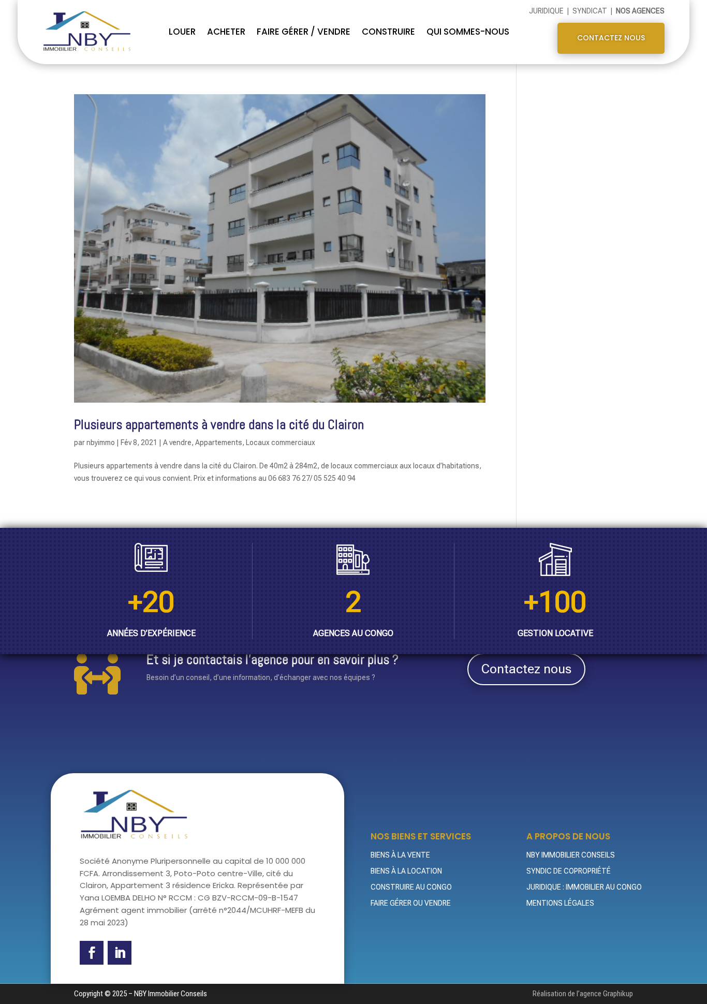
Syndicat (590, 11)
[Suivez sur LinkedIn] (119, 953)
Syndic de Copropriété (568, 871)
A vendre (177, 442)
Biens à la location (406, 871)
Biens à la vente (400, 855)
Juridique (547, 11)
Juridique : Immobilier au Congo (584, 887)
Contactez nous (611, 38)
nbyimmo (100, 442)
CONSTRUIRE (388, 31)
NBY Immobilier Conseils (570, 855)
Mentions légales (560, 903)
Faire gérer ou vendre (411, 903)
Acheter (226, 31)
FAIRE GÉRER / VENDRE (303, 31)
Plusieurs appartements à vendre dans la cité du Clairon (219, 424)
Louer (182, 31)
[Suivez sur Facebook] (92, 953)
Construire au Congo (411, 887)
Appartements (218, 442)
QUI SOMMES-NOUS (467, 31)
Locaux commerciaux (280, 442)
